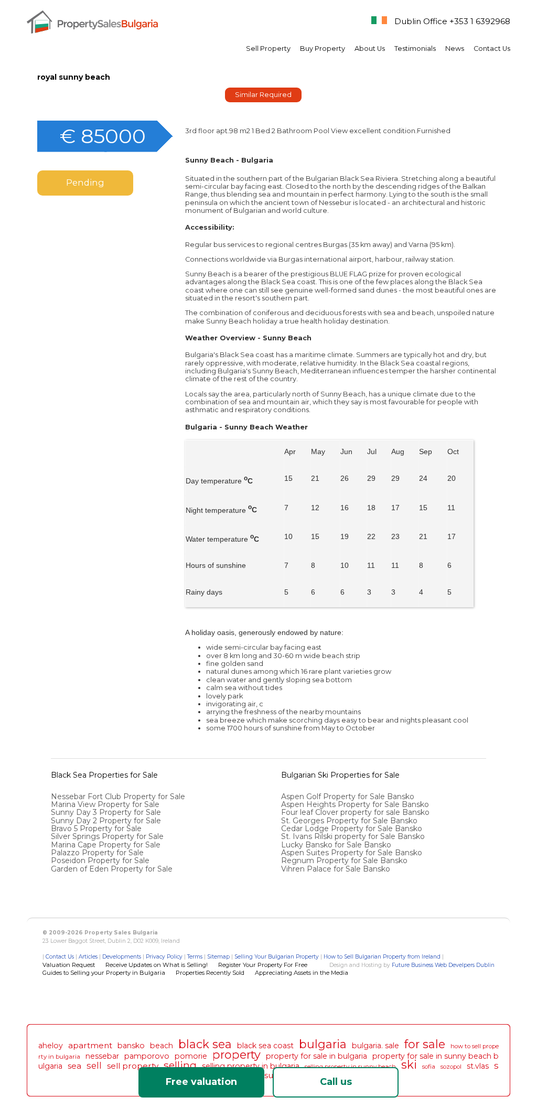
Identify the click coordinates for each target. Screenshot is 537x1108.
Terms (194, 956)
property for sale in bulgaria (316, 1056)
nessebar (102, 1056)
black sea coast (265, 1045)
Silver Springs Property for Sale (107, 836)
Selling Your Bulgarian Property (276, 956)
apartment (90, 1045)
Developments (121, 956)
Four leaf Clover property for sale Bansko (356, 812)
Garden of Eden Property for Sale (112, 869)
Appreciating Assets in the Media (301, 972)
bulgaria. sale (375, 1045)
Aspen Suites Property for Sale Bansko (352, 852)
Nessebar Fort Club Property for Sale (118, 796)
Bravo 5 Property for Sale (96, 828)
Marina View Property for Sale (105, 804)
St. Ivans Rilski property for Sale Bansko (354, 836)
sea (74, 1066)
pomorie (191, 1056)
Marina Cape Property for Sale (105, 844)
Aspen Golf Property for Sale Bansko (348, 796)
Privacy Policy (164, 956)
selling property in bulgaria (250, 1066)
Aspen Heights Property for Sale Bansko (356, 804)
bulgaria (323, 1044)
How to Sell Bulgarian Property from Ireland (382, 956)
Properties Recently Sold (210, 972)
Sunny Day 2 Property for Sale (106, 820)
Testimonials (415, 48)
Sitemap (218, 956)
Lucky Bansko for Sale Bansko (337, 844)
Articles (88, 956)
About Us (370, 48)
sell (94, 1065)
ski (409, 1064)
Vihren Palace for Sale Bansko (336, 869)
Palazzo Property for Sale (97, 852)
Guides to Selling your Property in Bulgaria (103, 972)
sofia (428, 1066)
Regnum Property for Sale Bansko (345, 860)
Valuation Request (68, 965)
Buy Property (322, 48)
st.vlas (478, 1066)
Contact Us (492, 48)
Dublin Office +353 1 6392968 (452, 21)
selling (180, 1065)
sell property (132, 1066)
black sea (205, 1044)
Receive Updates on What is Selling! (156, 965)
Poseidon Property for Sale (100, 860)
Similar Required (263, 95)
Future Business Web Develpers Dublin (443, 965)
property (236, 1054)
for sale (424, 1044)
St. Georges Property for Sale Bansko (350, 820)
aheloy (50, 1045)
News (454, 48)
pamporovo (146, 1056)
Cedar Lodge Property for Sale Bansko (352, 828)
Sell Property (268, 48)
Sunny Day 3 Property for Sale (106, 812)
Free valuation (201, 1082)
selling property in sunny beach (350, 1066)
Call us (336, 1082)
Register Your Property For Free (262, 965)
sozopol (451, 1066)
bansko (131, 1045)
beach (161, 1045)
